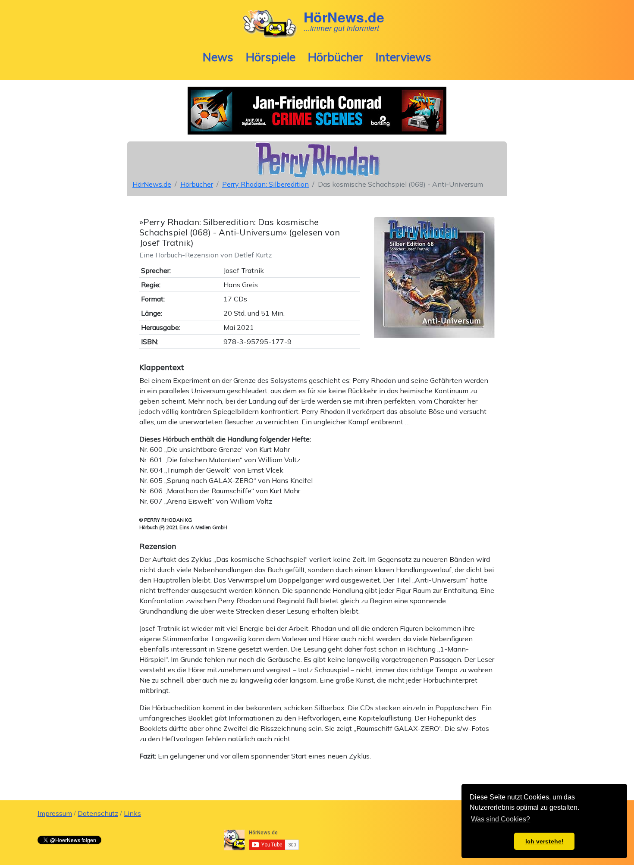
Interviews (403, 57)
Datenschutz (98, 813)
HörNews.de (151, 184)
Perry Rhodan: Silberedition (265, 184)
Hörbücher (335, 57)
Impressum (55, 813)
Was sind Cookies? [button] (500, 819)
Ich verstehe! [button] (544, 841)
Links (132, 813)
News (218, 57)
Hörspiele (270, 57)
